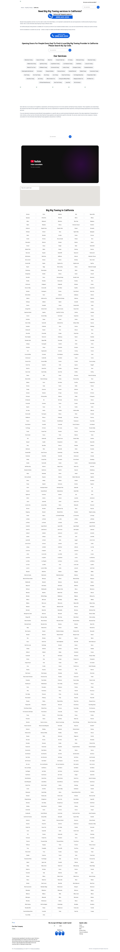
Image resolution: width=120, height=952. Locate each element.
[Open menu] (99, 2)
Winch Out (50, 59)
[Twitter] (59, 933)
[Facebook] (63, 933)
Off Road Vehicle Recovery (45, 82)
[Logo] (31, 2)
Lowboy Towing (66, 67)
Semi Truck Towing (58, 82)
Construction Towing (94, 71)
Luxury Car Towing (88, 63)
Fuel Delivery (78, 63)
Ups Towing (40, 78)
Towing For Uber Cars (60, 59)
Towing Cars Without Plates (64, 78)
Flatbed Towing (83, 71)
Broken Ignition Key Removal (27, 71)
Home (22, 7)
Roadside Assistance (88, 67)
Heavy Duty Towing (91, 59)
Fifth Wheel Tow (90, 78)
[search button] (98, 7)
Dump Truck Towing (66, 74)
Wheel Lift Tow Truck (31, 67)
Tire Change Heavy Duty (78, 74)
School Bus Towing (30, 78)
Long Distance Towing (55, 63)
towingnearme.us (19, 948)
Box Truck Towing (36, 74)
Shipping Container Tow (78, 78)
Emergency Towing (76, 67)
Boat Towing (26, 74)
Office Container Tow (51, 78)
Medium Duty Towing (32, 63)
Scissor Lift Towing (40, 59)
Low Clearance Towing (67, 63)
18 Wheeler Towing (43, 67)
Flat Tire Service (77, 82)
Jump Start (68, 82)
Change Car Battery (50, 71)
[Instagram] (56, 933)
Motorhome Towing (28, 59)
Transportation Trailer (91, 74)
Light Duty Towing (43, 63)
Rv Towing (70, 59)
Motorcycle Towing (80, 59)
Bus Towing (46, 74)
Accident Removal (72, 71)
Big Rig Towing (28, 7)
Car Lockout (39, 71)
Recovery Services (61, 71)
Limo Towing (55, 74)
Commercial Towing (55, 67)
